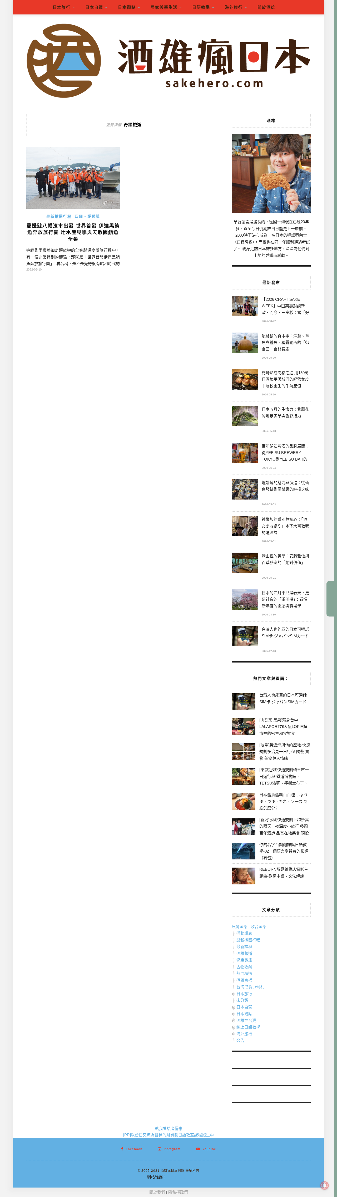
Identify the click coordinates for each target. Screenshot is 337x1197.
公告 (240, 1040)
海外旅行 (234, 7)
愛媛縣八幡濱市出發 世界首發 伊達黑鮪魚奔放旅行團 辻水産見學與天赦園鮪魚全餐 (73, 232)
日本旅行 (62, 7)
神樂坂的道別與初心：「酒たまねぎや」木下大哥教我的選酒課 (285, 526)
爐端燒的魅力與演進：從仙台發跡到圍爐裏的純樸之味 (285, 485)
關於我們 (157, 1192)
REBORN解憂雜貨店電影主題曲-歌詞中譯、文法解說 (283, 872)
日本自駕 (94, 7)
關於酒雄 (266, 7)
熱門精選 (244, 973)
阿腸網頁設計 (178, 1177)
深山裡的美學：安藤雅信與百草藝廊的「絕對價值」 (285, 559)
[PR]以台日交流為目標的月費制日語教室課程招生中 (168, 1135)
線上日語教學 (248, 1027)
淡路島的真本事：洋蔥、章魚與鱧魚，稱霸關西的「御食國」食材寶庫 (285, 342)
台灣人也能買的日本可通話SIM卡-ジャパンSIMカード (285, 632)
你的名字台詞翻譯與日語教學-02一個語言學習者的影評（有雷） (283, 851)
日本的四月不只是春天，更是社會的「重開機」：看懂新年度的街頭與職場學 (285, 599)
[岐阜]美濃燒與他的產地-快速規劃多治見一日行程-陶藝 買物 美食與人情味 (284, 752)
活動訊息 (244, 933)
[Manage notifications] (324, 1185)
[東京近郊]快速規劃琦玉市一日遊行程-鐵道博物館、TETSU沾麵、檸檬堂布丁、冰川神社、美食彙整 (284, 779)
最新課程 (244, 946)
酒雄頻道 (244, 953)
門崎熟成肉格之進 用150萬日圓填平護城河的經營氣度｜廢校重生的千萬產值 (285, 379)
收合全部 (258, 926)
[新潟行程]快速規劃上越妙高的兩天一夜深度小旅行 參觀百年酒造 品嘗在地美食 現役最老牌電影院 (284, 829)
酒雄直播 (244, 980)
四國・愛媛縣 (87, 216)
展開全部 (239, 926)
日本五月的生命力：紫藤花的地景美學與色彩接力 (285, 412)
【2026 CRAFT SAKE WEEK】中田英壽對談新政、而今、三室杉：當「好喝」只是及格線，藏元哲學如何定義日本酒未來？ (285, 306)
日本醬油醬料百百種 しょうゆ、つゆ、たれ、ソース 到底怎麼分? (283, 801)
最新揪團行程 (59, 216)
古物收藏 (244, 967)
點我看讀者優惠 (168, 1128)
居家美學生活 (164, 7)
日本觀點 (127, 7)
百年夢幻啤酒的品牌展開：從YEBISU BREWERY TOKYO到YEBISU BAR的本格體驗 (285, 453)
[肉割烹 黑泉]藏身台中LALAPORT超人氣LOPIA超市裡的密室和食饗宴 (283, 727)
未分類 (242, 1000)
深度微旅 (244, 960)
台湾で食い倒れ (250, 987)
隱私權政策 (178, 1192)
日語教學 (201, 7)
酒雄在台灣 (246, 1020)
